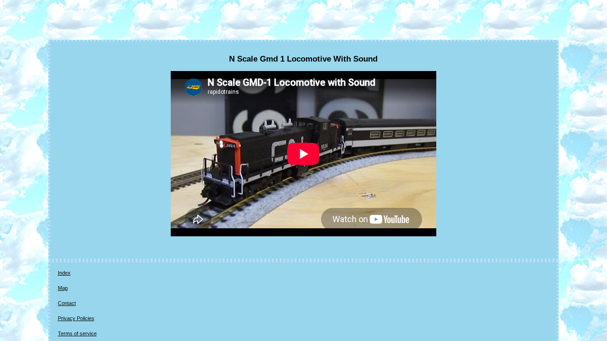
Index (64, 273)
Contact (67, 303)
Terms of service (77, 333)
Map (63, 288)
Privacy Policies (76, 318)
